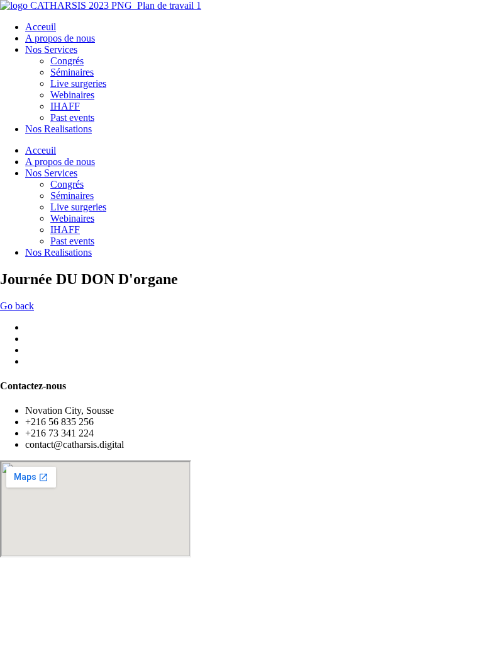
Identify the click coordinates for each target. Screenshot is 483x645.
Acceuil (40, 26)
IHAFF (65, 106)
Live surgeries (78, 83)
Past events (72, 117)
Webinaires (72, 94)
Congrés (67, 60)
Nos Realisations (58, 128)
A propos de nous (60, 38)
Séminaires (72, 72)
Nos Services (51, 49)
